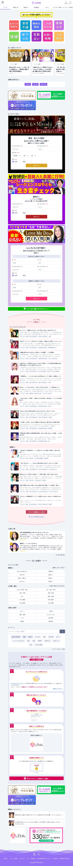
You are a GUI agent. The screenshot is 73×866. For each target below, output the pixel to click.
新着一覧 (15, 7)
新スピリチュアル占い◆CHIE (53, 371)
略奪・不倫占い (22, 578)
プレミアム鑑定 (13, 858)
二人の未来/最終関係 (38, 458)
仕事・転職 (22, 593)
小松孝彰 (44, 480)
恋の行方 (31, 458)
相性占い (50, 578)
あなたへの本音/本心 (43, 336)
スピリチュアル (51, 614)
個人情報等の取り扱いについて (44, 858)
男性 (24, 162)
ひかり (49, 406)
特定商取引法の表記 (64, 858)
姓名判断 (35, 84)
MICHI (49, 382)
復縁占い (50, 574)
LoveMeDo (37, 637)
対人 (22, 596)
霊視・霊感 (22, 614)
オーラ (22, 618)
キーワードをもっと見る (58, 649)
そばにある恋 (38, 480)
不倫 (24, 637)
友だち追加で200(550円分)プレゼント (38, 309)
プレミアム (22, 336)
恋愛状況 (31, 393)
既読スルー (56, 641)
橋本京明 (46, 458)
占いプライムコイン (16, 683)
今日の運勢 (22, 599)
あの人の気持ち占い (33, 336)
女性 (16, 162)
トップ (5, 7)
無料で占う (36, 165)
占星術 (51, 611)
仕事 (31, 645)
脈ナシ (58, 637)
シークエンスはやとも (47, 393)
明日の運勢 (51, 599)
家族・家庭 (51, 596)
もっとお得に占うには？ (37, 516)
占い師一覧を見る (60, 555)
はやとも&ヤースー (53, 469)
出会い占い (31, 480)
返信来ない (47, 641)
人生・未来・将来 (50, 589)
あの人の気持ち (16, 637)
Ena (49, 441)
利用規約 (33, 858)
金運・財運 (51, 593)
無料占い (26, 7)
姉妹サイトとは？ (57, 688)
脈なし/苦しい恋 (37, 393)
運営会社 (56, 858)
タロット (22, 611)
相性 (28, 641)
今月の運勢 (51, 603)
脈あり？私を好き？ (43, 382)
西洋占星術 (43, 84)
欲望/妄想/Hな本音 (43, 347)
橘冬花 (50, 417)
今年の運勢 (22, 603)
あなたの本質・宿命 (22, 589)
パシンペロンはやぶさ (52, 358)
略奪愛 (40, 641)
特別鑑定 (36, 7)
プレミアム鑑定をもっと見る (36, 512)
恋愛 (27, 336)
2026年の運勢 (38, 645)
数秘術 (22, 621)
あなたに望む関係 (42, 371)
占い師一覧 (21, 858)
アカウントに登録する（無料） (39, 779)
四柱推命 (27, 84)
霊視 (44, 637)
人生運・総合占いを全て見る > (57, 586)
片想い (30, 637)
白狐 (50, 336)
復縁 (34, 641)
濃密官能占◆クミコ (52, 347)
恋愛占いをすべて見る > (59, 567)
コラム (47, 7)
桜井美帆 (50, 428)
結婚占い (50, 581)
